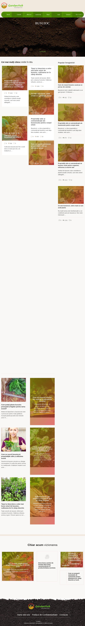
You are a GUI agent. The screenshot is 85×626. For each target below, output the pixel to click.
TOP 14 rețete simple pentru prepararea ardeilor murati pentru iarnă (18, 565)
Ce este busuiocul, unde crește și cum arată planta (41, 95)
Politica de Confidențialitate (45, 615)
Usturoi (68, 14)
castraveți (38, 14)
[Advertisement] (42, 37)
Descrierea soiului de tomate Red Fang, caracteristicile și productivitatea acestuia (46, 565)
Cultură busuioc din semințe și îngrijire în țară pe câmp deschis (42, 498)
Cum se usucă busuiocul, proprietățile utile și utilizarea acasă (41, 146)
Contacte (64, 615)
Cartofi (19, 14)
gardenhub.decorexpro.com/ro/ (15, 6)
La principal (42, 51)
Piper (48, 14)
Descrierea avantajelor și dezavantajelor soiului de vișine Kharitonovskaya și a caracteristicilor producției (71, 559)
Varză (8, 14)
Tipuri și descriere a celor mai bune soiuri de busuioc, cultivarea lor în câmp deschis (41, 71)
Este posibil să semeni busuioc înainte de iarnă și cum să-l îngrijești (42, 449)
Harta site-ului (23, 615)
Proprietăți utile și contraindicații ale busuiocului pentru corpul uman (41, 122)
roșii (58, 14)
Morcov (29, 14)
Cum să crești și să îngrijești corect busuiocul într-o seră (12, 135)
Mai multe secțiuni (79, 15)
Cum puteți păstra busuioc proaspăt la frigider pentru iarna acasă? (13, 407)
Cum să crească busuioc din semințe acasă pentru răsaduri (42, 399)
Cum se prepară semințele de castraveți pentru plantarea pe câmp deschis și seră (74, 577)
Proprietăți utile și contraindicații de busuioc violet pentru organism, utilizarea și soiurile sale (14, 84)
